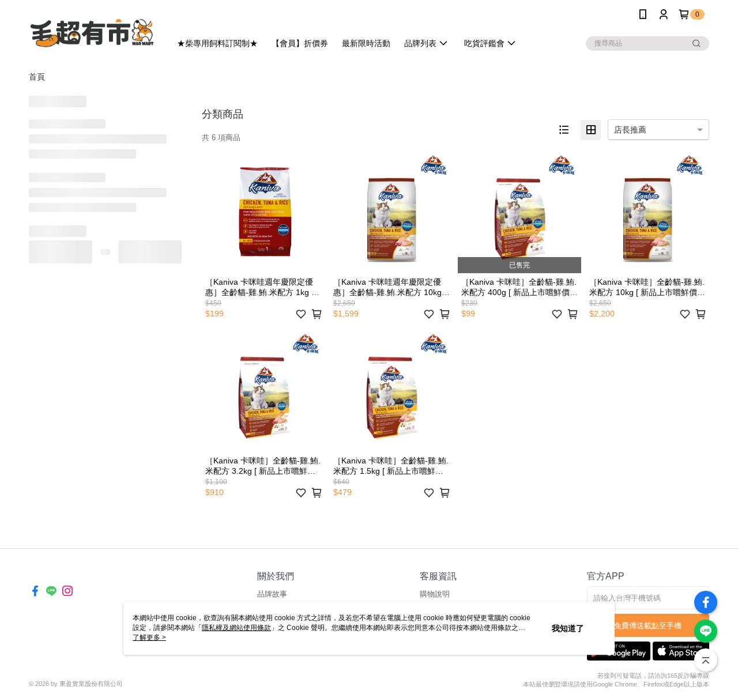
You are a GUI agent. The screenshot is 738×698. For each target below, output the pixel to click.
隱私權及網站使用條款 (236, 628)
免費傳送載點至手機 (647, 625)
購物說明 (435, 594)
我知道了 (568, 628)
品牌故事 (272, 594)
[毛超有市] (93, 30)
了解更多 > (149, 637)
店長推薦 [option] (630, 129)
